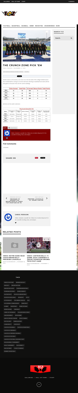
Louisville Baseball (9, 327)
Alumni (6, 306)
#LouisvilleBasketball (20, 294)
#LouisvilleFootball (10, 297)
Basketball (16, 26)
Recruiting (39, 26)
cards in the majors (9, 312)
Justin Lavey (7, 321)
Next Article (39, 197)
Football (6, 26)
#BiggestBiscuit (20, 282)
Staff (23, 1)
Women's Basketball (9, 351)
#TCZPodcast (8, 300)
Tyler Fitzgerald (18, 348)
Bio (6, 128)
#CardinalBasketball (22, 288)
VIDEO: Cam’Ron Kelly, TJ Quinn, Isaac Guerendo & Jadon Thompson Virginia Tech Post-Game (38, 258)
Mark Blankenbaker (9, 261)
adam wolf (24, 303)
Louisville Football (9, 336)
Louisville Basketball (23, 327)
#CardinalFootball (9, 291)
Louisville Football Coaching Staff (14, 339)
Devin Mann (18, 315)
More (58, 26)
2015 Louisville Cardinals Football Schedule (13, 71)
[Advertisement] (49, 13)
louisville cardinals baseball (12, 333)
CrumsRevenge (49, 26)
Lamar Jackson (17, 321)
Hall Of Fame (16, 1)
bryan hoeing (8, 309)
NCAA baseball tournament (11, 342)
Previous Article (15, 197)
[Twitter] (7, 138)
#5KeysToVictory (8, 282)
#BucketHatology (9, 288)
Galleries (7, 1)
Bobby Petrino (23, 306)
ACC (28, 300)
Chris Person (7, 68)
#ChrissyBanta (21, 291)
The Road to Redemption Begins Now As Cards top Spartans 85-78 (14, 200)
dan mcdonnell (8, 315)
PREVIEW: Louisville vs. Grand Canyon (35, 199)
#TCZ (27, 297)
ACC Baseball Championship (11, 303)
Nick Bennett (20, 345)
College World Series (23, 312)
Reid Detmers (7, 348)
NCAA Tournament (9, 345)
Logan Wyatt (7, 324)
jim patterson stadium (10, 318)
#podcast (21, 297)
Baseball (25, 26)
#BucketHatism (16, 285)
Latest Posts (13, 128)
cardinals (17, 309)
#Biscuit (6, 285)
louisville (17, 324)
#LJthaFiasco (7, 294)
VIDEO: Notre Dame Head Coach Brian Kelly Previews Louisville (14, 257)
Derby (32, 26)
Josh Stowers (23, 318)
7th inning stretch (19, 300)
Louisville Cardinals (10, 330)
